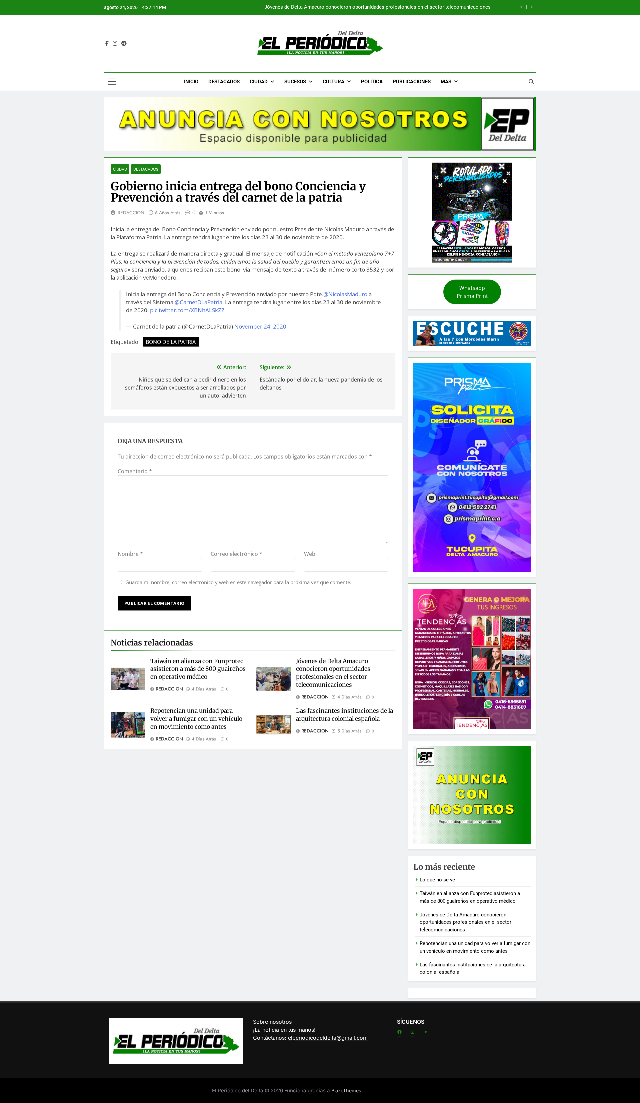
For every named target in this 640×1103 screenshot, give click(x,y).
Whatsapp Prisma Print (472, 292)
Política (372, 82)
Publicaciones (412, 82)
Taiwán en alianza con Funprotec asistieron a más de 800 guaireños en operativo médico (198, 669)
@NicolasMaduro (345, 294)
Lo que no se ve (437, 880)
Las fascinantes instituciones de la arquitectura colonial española (344, 714)
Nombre (130, 553)
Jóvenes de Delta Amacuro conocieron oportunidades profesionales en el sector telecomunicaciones (377, 7)
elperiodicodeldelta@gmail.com (328, 1037)
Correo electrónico (236, 553)
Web (309, 553)
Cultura (333, 82)
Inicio (191, 82)
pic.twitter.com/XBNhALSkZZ (187, 310)
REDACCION (131, 212)
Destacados (224, 82)
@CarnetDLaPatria (198, 302)
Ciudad (259, 82)
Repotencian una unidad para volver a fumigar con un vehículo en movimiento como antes (196, 718)
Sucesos (295, 82)
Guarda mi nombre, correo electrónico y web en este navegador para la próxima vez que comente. (238, 582)
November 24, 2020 (260, 326)
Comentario (135, 471)
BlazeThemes (346, 1090)
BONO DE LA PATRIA (171, 342)
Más (446, 82)
